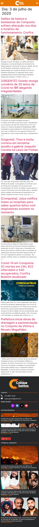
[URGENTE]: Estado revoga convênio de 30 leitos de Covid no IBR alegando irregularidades (19, 86)
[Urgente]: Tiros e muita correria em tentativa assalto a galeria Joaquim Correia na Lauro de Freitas (19, 145)
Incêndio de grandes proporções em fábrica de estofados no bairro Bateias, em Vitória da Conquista (19, 419)
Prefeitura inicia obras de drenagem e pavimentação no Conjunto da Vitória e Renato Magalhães (19, 324)
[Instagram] (13, 405)
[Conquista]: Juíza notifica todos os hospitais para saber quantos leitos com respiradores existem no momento (19, 205)
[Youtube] (26, 405)
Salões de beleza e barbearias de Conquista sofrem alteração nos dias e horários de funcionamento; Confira (18, 25)
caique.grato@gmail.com (13, 399)
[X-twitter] (22, 405)
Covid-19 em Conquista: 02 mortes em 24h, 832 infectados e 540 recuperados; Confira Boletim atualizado (17, 270)
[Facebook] (17, 405)
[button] (2, 3)
